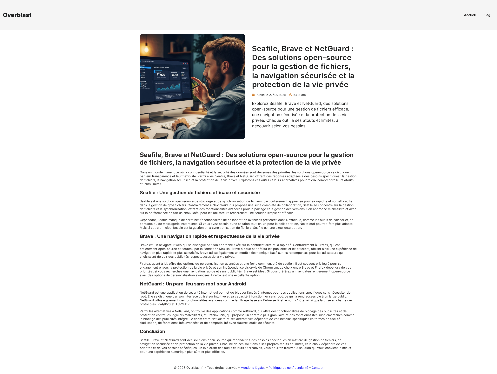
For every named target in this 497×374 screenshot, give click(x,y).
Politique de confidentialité (288, 368)
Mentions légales (253, 368)
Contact (317, 368)
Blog (486, 15)
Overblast (17, 14)
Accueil (470, 15)
